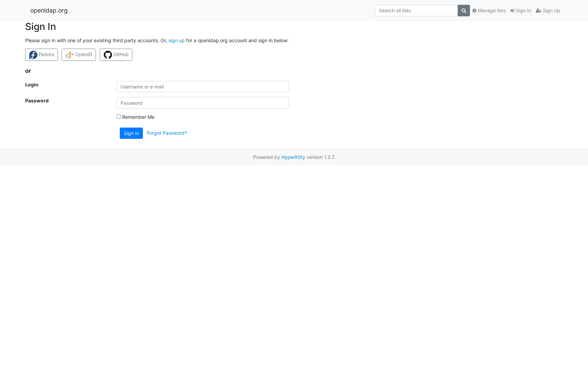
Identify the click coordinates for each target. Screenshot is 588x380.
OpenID (83, 54)
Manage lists (491, 10)
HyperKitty (293, 157)
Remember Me (137, 117)
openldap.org (49, 10)
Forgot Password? (167, 133)
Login (31, 84)
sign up (176, 40)
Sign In (522, 10)
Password (37, 100)
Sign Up (550, 10)
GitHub (120, 54)
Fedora (45, 54)
